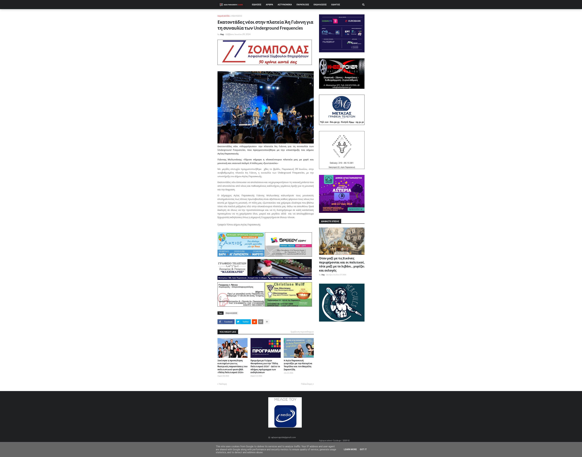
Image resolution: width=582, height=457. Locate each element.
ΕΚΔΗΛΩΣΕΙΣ (236, 16)
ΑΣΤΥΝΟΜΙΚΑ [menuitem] (285, 4)
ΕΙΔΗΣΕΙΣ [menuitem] (256, 4)
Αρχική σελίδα (223, 16)
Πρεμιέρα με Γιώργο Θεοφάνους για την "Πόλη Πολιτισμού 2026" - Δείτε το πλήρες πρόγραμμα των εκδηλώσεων (265, 366)
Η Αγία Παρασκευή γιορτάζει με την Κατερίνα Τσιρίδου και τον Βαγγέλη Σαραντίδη (298, 365)
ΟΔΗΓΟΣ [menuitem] (335, 4)
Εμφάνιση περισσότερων (302, 332)
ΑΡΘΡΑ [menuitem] (269, 4)
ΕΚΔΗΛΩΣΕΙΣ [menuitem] (320, 4)
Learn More (350, 449)
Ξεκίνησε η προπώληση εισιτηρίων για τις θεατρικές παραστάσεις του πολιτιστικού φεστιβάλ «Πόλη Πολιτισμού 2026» (232, 366)
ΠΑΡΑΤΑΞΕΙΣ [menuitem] (302, 4)
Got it (363, 449)
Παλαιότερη (306, 384)
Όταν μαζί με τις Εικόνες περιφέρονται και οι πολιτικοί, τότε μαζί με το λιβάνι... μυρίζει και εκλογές (342, 264)
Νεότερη (223, 384)
